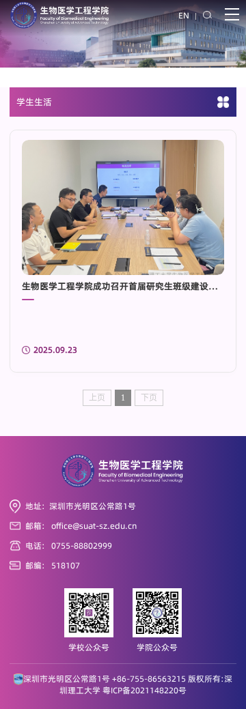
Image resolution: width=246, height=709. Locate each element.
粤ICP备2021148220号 (144, 690)
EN (183, 15)
